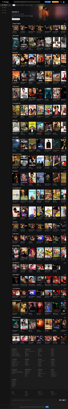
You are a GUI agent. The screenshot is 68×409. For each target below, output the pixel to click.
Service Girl (52, 371)
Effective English (14, 370)
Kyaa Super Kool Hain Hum (15, 353)
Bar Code (52, 365)
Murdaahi (13, 386)
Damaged (26, 363)
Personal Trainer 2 (53, 372)
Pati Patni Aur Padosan (15, 364)
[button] (65, 28)
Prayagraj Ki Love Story (41, 360)
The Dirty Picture (14, 352)
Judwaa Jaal (39, 371)
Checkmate (13, 363)
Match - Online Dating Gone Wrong (29, 351)
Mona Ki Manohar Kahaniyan (16, 362)
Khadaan (39, 375)
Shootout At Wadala (14, 351)
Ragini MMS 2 (14, 350)
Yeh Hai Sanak (27, 361)
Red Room (52, 362)
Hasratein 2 (52, 350)
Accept (47, 406)
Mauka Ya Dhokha (14, 360)
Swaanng (39, 372)
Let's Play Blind (40, 365)
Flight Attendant (27, 364)
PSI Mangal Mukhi (53, 376)
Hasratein (26, 362)
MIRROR (26, 352)
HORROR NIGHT (40, 351)
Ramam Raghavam (27, 371)
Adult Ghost (26, 353)
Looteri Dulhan (53, 373)
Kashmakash (13, 383)
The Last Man (27, 350)
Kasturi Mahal (27, 373)
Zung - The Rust (53, 375)
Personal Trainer (14, 361)
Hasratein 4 (52, 370)
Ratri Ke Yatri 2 (40, 362)
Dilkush (26, 375)
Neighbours (26, 370)
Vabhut (26, 376)
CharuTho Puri (27, 372)
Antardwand (39, 350)
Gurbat (26, 374)
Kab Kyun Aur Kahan (14, 365)
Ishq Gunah (13, 385)
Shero (39, 353)
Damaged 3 (52, 363)
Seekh (39, 352)
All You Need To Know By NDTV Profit (17, 371)
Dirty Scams (26, 360)
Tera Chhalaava (53, 364)
